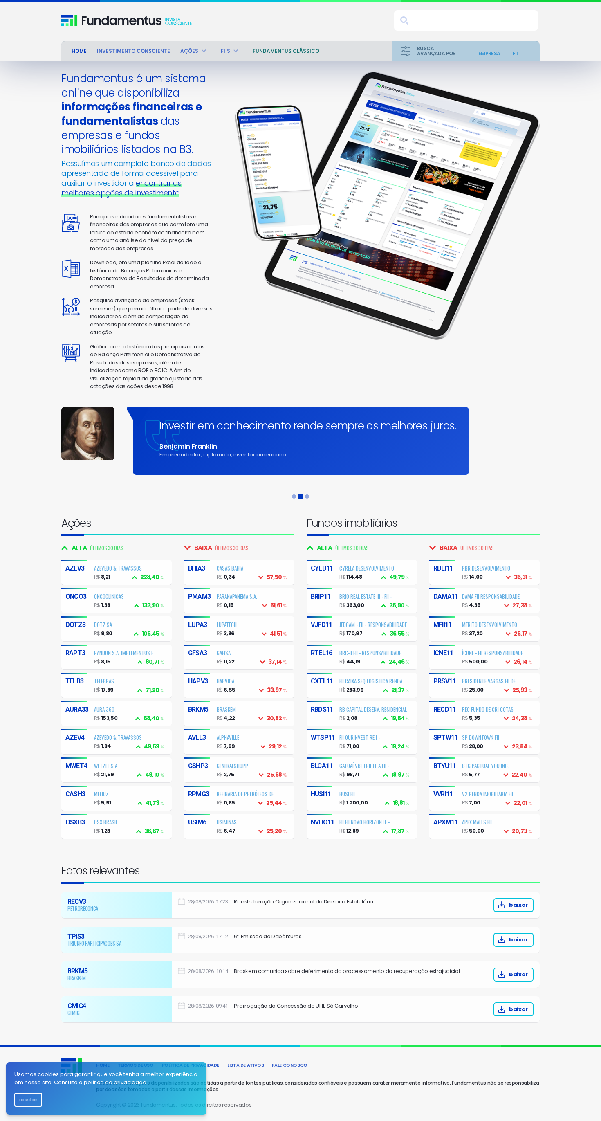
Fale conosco (289, 1065)
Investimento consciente (133, 50)
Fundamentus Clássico (286, 50)
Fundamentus (69, 20)
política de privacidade (115, 1082)
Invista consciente (137, 20)
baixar (518, 905)
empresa (489, 53)
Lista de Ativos (245, 1065)
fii (515, 53)
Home (79, 50)
